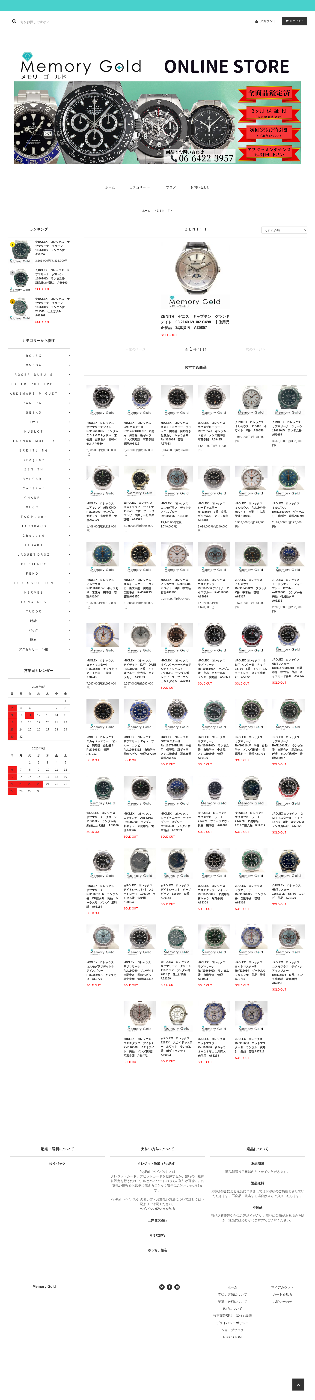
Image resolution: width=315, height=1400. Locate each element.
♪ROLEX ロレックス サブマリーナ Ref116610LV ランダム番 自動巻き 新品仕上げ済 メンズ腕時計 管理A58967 (287, 748)
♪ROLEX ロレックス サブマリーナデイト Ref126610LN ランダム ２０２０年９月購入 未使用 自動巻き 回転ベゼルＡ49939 (102, 433)
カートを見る (282, 1294)
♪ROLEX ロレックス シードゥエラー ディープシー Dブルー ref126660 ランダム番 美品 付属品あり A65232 (288, 590)
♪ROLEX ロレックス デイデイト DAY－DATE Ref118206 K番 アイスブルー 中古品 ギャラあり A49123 (140, 669)
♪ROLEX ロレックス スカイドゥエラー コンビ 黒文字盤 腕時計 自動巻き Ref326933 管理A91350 (139, 588)
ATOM (237, 1337)
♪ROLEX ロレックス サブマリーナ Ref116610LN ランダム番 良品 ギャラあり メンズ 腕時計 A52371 (214, 669)
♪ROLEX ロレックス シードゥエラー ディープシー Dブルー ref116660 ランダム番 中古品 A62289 (177, 822)
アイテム (297, 21)
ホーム (110, 187)
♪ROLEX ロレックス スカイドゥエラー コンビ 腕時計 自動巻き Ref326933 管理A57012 (101, 745)
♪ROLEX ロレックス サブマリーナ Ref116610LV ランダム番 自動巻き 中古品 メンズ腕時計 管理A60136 (213, 748)
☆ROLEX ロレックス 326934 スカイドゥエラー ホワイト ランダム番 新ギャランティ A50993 (177, 1047)
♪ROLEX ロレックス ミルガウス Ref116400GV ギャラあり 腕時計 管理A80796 (288, 510)
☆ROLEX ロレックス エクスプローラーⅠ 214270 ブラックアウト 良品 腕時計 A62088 (214, 819)
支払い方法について (232, 1294)
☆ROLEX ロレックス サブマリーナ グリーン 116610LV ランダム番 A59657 (52, 248)
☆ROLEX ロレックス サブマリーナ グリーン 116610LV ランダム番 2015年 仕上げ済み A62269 (52, 307)
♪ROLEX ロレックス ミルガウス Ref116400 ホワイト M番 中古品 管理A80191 (251, 510)
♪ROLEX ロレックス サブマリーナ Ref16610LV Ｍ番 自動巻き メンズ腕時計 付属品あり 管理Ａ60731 (251, 745)
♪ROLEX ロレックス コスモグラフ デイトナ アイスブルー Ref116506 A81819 (177, 510)
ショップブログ (232, 1330)
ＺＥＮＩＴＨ (164, 210)
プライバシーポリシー (232, 1323)
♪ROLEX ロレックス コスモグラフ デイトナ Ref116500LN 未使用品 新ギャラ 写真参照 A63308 (214, 894)
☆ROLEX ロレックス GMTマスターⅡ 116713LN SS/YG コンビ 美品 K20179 (288, 892)
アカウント (268, 21)
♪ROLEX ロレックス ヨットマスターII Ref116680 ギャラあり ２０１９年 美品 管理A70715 (251, 971)
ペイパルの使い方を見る (157, 1208)
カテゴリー (138, 187)
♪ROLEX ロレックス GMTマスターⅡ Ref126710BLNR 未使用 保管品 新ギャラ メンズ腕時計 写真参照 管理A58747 (177, 748)
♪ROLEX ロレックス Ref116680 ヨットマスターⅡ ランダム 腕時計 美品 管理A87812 (250, 1045)
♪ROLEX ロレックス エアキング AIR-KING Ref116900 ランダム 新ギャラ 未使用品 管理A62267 (140, 822)
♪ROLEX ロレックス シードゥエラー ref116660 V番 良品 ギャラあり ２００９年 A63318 (214, 512)
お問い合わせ (200, 187)
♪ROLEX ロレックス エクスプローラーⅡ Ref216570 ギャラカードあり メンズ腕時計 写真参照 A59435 (213, 431)
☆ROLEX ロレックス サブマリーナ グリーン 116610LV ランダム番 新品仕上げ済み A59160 (52, 276)
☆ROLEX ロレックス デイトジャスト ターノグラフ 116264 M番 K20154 (176, 892)
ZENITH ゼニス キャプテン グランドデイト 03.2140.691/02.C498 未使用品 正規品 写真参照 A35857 (196, 322)
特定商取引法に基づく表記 (232, 1316)
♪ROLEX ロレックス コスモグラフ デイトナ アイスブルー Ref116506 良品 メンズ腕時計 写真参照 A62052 (288, 973)
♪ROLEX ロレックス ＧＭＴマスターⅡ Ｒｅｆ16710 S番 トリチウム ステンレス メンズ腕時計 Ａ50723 (251, 669)
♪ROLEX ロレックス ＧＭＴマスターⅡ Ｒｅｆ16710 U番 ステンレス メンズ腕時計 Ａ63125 (288, 820)
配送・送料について (232, 1301)
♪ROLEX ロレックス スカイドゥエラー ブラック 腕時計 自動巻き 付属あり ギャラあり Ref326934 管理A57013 (177, 433)
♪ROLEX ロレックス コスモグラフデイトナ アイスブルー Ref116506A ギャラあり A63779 (101, 971)
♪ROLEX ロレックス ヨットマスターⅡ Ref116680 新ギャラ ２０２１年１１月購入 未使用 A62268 (213, 1047)
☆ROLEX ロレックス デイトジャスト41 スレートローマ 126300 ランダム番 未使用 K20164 (139, 894)
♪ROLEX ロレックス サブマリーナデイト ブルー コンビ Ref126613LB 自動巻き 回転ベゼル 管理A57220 (140, 745)
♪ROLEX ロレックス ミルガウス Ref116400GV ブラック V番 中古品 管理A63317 (251, 588)
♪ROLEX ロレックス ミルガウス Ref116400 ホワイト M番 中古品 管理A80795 (177, 586)
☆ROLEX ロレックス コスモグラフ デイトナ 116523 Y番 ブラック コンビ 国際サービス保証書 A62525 (140, 511)
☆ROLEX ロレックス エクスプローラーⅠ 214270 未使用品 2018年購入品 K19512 (251, 819)
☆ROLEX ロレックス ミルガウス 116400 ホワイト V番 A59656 (251, 426)
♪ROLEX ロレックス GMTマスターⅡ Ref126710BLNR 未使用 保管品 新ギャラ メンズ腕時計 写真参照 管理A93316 (140, 433)
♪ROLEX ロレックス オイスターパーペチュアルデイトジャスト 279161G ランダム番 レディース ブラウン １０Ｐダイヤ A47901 (176, 671)
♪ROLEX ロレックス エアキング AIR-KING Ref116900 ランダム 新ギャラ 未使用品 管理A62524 (102, 512)
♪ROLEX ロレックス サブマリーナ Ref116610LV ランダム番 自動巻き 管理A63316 (250, 894)
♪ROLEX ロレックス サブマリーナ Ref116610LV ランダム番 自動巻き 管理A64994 (213, 971)
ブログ (171, 187)
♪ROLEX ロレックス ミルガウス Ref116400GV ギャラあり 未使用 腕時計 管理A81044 (102, 588)
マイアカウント (282, 1287)
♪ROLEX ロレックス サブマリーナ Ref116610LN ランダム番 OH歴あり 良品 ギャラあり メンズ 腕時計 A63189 (102, 896)
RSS (226, 1337)
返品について (232, 1308)
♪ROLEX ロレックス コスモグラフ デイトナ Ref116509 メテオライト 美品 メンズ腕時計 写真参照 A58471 (140, 1047)
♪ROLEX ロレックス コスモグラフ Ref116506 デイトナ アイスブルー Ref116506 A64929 (214, 588)
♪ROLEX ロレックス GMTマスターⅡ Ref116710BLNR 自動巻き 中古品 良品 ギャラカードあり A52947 (288, 668)
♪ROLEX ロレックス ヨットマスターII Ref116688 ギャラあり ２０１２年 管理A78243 (102, 669)
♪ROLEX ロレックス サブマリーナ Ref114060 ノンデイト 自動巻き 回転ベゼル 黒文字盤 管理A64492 (140, 971)
